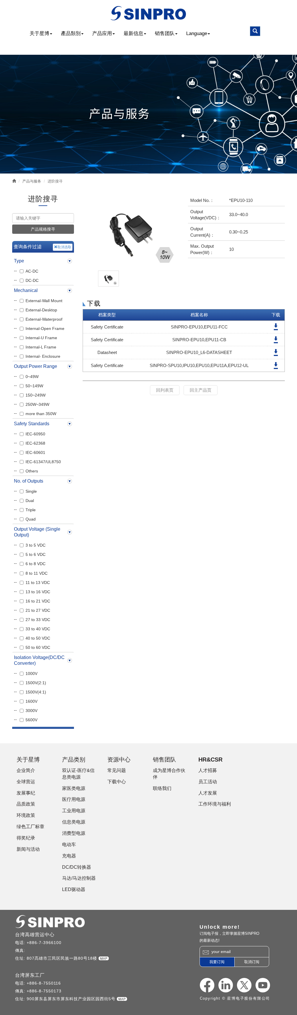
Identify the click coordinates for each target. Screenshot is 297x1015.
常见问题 (116, 770)
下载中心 (116, 781)
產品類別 (71, 33)
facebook (207, 985)
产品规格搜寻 (43, 229)
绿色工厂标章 (30, 826)
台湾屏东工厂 (30, 975)
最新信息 (133, 33)
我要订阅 (216, 962)
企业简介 (26, 770)
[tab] (43, 261)
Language (196, 33)
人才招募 (207, 770)
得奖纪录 (26, 837)
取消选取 (64, 247)
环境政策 (26, 815)
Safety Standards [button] (31, 423)
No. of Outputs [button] (28, 481)
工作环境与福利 (214, 804)
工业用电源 (73, 810)
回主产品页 (200, 390)
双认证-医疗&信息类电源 (78, 773)
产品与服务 (31, 181)
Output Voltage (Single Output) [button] (37, 532)
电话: (21, 942)
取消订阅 (251, 962)
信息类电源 (73, 821)
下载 (276, 327)
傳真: (21, 950)
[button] (255, 31)
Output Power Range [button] (35, 366)
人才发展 (207, 793)
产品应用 (102, 33)
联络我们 (162, 788)
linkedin (225, 985)
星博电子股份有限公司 (148, 13)
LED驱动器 (73, 889)
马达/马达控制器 (79, 878)
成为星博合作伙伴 (169, 773)
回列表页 (164, 390)
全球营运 (26, 781)
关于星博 (39, 33)
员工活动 (207, 781)
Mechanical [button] (26, 290)
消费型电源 (73, 833)
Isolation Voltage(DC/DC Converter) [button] (39, 660)
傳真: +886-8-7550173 (38, 991)
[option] (131, 231)
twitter (244, 985)
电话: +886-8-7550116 (38, 983)
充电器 (69, 855)
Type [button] (19, 260)
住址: (21, 958)
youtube (263, 985)
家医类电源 (73, 788)
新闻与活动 (28, 849)
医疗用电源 (73, 799)
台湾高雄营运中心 (35, 934)
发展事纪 (26, 793)
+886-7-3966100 (44, 942)
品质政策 (26, 804)
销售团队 (165, 33)
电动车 (69, 844)
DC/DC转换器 (76, 867)
